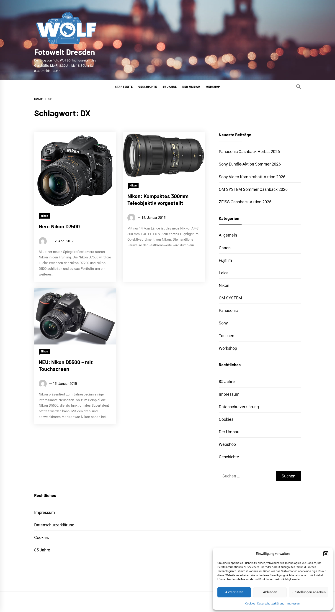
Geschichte (147, 86)
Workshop (228, 348)
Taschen (226, 335)
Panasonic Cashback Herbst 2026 (249, 151)
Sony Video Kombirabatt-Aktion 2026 (252, 176)
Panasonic (228, 310)
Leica (224, 272)
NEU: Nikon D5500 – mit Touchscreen (66, 365)
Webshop (213, 86)
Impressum (294, 603)
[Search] (298, 86)
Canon (225, 247)
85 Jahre (169, 86)
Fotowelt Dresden (64, 51)
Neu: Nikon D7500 (59, 226)
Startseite (124, 86)
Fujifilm (225, 260)
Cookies (250, 603)
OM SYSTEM (230, 298)
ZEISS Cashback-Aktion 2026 (245, 201)
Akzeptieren (234, 592)
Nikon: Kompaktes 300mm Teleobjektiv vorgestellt (157, 199)
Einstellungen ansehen (308, 592)
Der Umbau (191, 86)
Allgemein (228, 235)
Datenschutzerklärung (270, 603)
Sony (223, 323)
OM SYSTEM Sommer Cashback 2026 (253, 189)
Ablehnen (270, 592)
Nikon (44, 215)
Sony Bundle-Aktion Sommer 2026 (250, 164)
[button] (326, 553)
